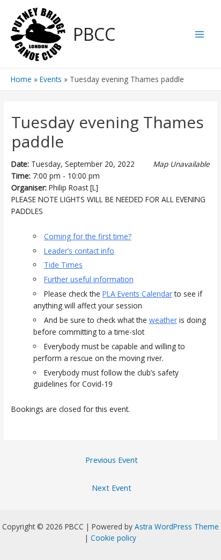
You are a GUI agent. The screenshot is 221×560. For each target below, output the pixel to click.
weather (163, 320)
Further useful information (89, 279)
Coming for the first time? (87, 236)
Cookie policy (113, 538)
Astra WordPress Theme (177, 526)
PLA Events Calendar (137, 294)
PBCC (94, 34)
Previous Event (111, 459)
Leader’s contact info (79, 251)
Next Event (111, 487)
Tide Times (63, 265)
